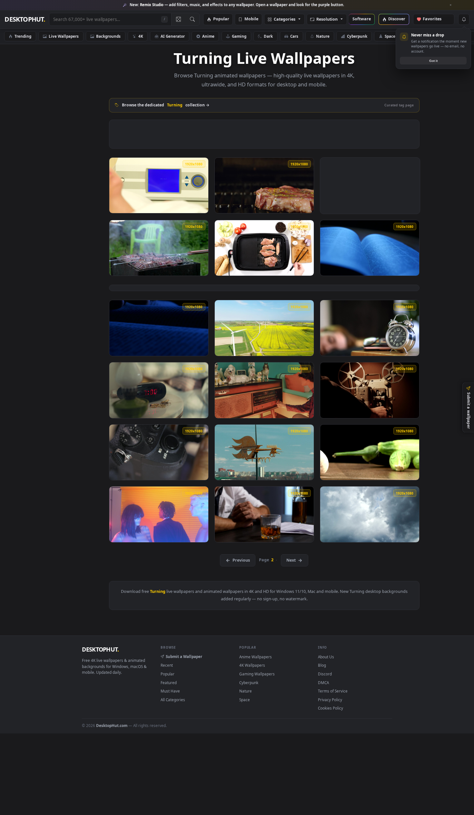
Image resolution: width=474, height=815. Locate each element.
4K (140, 36)
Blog (322, 665)
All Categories (173, 699)
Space (390, 36)
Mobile (251, 19)
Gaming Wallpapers (257, 673)
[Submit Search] (192, 19)
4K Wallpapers (252, 665)
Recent (167, 665)
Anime (208, 36)
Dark (268, 36)
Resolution (327, 19)
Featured (169, 682)
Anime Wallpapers (255, 656)
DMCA (323, 682)
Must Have (170, 690)
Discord (325, 673)
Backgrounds (108, 36)
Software (361, 19)
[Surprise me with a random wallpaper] (178, 19)
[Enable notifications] (463, 19)
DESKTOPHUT (100, 649)
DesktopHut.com (111, 725)
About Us (326, 656)
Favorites (435, 19)
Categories (284, 19)
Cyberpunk (357, 36)
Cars (294, 36)
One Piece (453, 36)
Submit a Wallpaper (184, 656)
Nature (323, 36)
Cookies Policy (330, 708)
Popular (221, 19)
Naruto (419, 36)
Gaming (239, 36)
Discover (396, 19)
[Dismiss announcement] (450, 5)
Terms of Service (333, 690)
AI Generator (173, 36)
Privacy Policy (330, 699)
